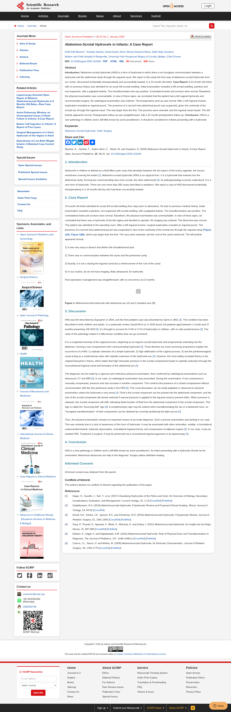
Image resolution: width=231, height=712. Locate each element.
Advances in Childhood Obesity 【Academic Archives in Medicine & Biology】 (37, 519)
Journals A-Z (74, 672)
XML (121, 61)
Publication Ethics (195, 677)
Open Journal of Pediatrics (79, 36)
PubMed (167, 500)
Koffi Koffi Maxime (74, 51)
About (117, 16)
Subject (71, 677)
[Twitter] (19, 575)
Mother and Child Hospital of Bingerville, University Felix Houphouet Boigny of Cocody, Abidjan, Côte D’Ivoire (123, 56)
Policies (192, 667)
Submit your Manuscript (126, 707)
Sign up (101, 707)
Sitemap (71, 687)
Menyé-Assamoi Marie (138, 51)
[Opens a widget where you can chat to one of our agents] (218, 706)
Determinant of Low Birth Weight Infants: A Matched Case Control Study (35, 143)
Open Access (193, 672)
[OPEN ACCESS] (173, 5)
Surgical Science (29, 277)
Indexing (25, 76)
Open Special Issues (30, 165)
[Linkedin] (39, 575)
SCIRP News (154, 707)
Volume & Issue (145, 691)
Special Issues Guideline (32, 179)
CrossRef (155, 500)
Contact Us (23, 204)
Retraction (191, 687)
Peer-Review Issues (113, 687)
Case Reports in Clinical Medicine (38, 476)
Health (23, 353)
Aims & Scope (28, 43)
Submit (156, 16)
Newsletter (23, 191)
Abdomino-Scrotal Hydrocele (80, 130)
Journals (63, 16)
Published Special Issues (32, 172)
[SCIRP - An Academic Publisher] (38, 5)
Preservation (193, 682)
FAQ (19, 210)
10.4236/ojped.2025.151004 (86, 61)
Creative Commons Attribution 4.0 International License (141, 654)
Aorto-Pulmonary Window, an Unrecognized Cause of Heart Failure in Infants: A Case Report (35, 115)
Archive (24, 57)
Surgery (108, 130)
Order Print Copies (147, 677)
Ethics (105, 672)
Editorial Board (28, 63)
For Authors (108, 682)
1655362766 (29, 606)
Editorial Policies (111, 677)
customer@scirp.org (33, 594)
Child (99, 130)
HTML (113, 61)
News (100, 16)
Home (25, 16)
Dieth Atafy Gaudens (163, 51)
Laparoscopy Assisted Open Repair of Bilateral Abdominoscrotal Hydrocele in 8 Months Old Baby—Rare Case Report (35, 101)
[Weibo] (50, 575)
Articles (43, 16)
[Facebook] (29, 575)
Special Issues (110, 696)
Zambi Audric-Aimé (115, 51)
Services (136, 16)
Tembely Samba (94, 51)
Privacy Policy (193, 691)
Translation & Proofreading (151, 682)
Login (208, 5)
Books (82, 16)
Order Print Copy (27, 197)
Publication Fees (29, 70)
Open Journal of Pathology (34, 315)
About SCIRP (111, 667)
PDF (105, 61)
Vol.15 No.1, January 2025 (110, 36)
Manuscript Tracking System (152, 672)
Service (142, 667)
